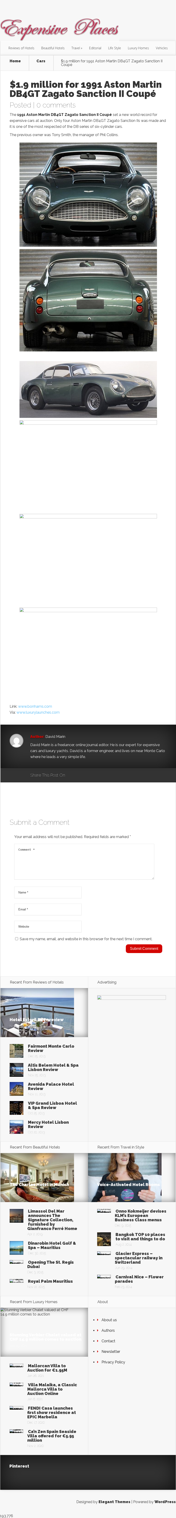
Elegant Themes (114, 1502)
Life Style (114, 48)
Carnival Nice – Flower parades (139, 1279)
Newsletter (111, 1351)
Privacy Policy (113, 1362)
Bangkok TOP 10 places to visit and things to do (140, 1236)
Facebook (81, 775)
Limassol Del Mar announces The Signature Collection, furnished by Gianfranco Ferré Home (52, 1220)
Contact (108, 1341)
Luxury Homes (138, 48)
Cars (40, 61)
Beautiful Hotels (53, 48)
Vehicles (162, 48)
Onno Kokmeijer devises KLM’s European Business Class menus (140, 1215)
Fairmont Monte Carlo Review (51, 1048)
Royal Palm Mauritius (50, 1281)
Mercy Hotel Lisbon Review (48, 1124)
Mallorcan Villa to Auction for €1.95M (47, 1368)
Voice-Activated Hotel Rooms (128, 1184)
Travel (76, 48)
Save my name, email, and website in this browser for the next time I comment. (86, 939)
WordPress (165, 1502)
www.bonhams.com (35, 706)
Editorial (95, 48)
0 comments (56, 105)
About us (109, 1320)
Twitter (90, 775)
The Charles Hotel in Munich (39, 1184)
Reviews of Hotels (21, 48)
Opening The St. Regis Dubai (50, 1264)
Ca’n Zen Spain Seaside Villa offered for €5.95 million (51, 1436)
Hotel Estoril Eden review (37, 1019)
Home (15, 61)
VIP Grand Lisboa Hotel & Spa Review (52, 1105)
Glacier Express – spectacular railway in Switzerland (138, 1258)
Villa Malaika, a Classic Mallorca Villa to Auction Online (52, 1389)
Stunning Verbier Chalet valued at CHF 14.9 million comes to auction (45, 1337)
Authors (108, 1330)
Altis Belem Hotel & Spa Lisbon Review (53, 1067)
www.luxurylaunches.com (38, 712)
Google (73, 775)
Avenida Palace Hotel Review (51, 1086)
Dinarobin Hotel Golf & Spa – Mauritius (52, 1245)
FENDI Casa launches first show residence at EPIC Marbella (51, 1412)
